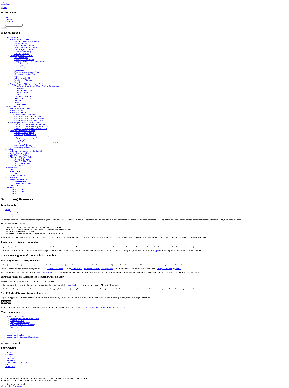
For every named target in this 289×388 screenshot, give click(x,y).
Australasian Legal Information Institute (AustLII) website (92, 269)
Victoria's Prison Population (24, 133)
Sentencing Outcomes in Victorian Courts (25, 123)
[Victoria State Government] (11, 386)
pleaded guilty (34, 237)
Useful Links (10, 367)
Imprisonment (19, 70)
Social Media (14, 173)
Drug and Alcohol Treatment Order (27, 72)
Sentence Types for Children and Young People (27, 84)
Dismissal (17, 102)
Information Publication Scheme (16, 363)
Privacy (8, 356)
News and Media (11, 167)
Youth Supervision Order (23, 92)
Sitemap (8, 352)
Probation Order (20, 94)
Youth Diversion (20, 104)
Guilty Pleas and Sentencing (24, 46)
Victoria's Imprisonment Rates (25, 135)
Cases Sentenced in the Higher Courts (27, 116)
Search (3, 25)
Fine (16, 76)
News (12, 169)
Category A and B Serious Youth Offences (29, 62)
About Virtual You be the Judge (21, 157)
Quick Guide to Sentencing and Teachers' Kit (26, 151)
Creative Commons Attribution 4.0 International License (105, 307)
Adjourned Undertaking (22, 78)
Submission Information (22, 183)
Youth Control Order (21, 88)
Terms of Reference (21, 181)
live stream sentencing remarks (48, 272)
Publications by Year (17, 189)
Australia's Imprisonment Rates (25, 139)
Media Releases (15, 171)
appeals (157, 251)
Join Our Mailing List (17, 175)
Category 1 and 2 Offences (24, 60)
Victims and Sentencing (22, 52)
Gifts (7, 365)
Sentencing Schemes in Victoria (21, 56)
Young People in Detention (24, 141)
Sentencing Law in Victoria (19, 39)
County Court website (164, 269)
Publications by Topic (17, 191)
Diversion (17, 82)
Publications (9, 187)
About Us (8, 19)
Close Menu (5, 4)
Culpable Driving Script (22, 159)
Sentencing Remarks (21, 54)
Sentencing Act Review (18, 179)
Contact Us (9, 21)
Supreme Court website (55, 269)
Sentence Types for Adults (19, 68)
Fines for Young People (22, 96)
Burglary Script (19, 165)
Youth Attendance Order (23, 90)
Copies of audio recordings (75, 285)
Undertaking (18, 100)
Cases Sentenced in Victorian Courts (23, 114)
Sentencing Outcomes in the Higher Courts (29, 125)
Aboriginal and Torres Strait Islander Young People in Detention (37, 143)
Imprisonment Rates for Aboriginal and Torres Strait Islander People (38, 137)
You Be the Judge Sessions (19, 153)
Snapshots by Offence (18, 112)
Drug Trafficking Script (22, 161)
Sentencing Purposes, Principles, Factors (28, 41)
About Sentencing (11, 37)
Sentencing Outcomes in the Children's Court (30, 129)
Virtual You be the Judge (18, 155)
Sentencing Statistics (12, 106)
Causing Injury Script (22, 163)
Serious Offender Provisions (24, 64)
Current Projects (11, 177)
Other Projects (15, 185)
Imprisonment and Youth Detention (22, 131)
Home (7, 17)
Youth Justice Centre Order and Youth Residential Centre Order (37, 86)
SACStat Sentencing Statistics (20, 108)
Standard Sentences (21, 58)
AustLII (178, 269)
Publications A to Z (17, 194)
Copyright (9, 354)
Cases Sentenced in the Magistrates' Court (29, 118)
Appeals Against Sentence (23, 50)
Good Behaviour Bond (22, 98)
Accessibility (10, 359)
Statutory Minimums (21, 66)
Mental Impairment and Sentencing (26, 48)
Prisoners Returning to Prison (24, 147)
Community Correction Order (25, 74)
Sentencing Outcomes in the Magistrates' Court (31, 127)
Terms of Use (10, 361)
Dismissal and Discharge (23, 80)
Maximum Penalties (21, 43)
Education (9, 149)
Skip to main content (8, 2)
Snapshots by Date (16, 110)
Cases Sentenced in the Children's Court (28, 121)
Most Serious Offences (22, 145)
